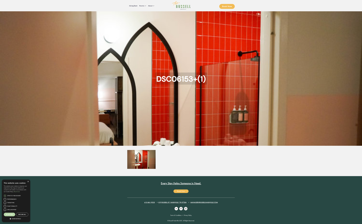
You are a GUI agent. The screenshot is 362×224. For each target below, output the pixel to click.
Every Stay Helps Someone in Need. (181, 183)
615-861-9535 (149, 202)
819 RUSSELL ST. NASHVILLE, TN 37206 (172, 202)
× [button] (28, 181)
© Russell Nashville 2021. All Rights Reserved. (181, 221)
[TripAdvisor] (176, 208)
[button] (16, 218)
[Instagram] (185, 208)
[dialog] (16, 201)
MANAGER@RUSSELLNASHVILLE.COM (204, 202)
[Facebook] (181, 208)
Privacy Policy (188, 215)
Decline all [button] (22, 214)
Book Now (227, 6)
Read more (17, 191)
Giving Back (133, 6)
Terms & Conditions (176, 215)
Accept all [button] (9, 214)
